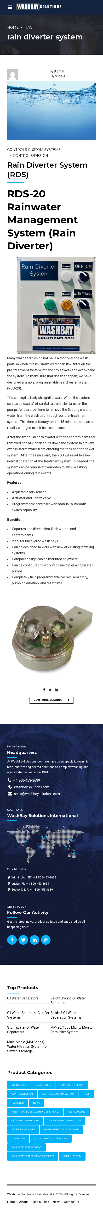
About (23, 1202)
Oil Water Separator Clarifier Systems (28, 1015)
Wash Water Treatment (26, 1147)
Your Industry (72, 1156)
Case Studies (43, 1085)
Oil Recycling (77, 1111)
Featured (17, 1103)
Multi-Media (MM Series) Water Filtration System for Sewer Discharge (27, 1046)
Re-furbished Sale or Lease (61, 1129)
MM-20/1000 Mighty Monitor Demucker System (72, 1030)
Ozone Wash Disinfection (64, 1120)
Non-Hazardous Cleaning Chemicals (35, 1111)
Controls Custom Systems (34, 150)
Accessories (18, 1085)
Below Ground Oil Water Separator (68, 1000)
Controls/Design (30, 156)
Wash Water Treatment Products (32, 1156)
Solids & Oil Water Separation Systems (66, 1015)
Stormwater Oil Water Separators (23, 1030)
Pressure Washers (23, 1129)
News (36, 1103)
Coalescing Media (72, 1085)
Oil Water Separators (23, 998)
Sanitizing (18, 1138)
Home (13, 27)
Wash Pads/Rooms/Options (50, 1138)
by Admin (57, 71)
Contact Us (71, 1202)
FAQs (87, 1093)
